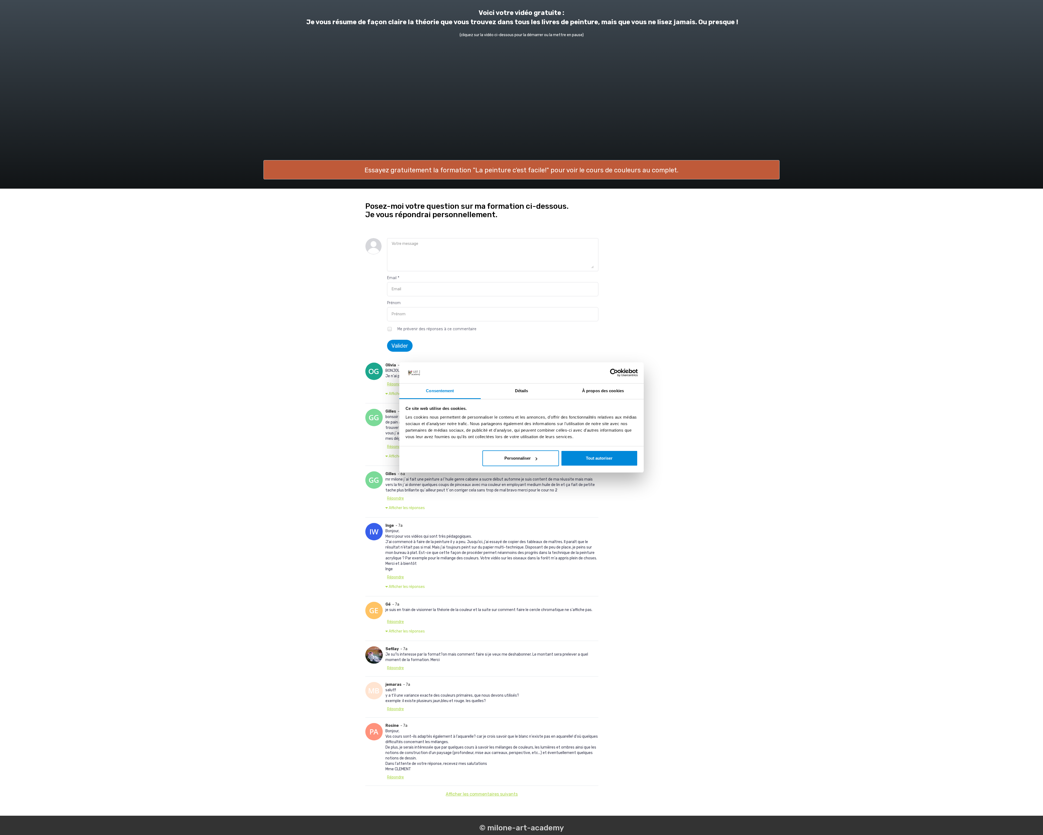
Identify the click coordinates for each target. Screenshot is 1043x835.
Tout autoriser (599, 458)
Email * (393, 278)
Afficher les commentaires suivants (482, 794)
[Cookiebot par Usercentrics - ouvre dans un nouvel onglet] (614, 373)
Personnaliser (517, 458)
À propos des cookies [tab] (603, 390)
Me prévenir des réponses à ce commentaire (436, 329)
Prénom (394, 303)
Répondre (395, 384)
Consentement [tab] (440, 390)
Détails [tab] (521, 390)
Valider (399, 345)
